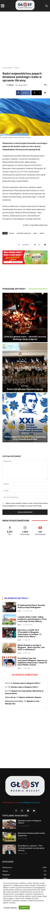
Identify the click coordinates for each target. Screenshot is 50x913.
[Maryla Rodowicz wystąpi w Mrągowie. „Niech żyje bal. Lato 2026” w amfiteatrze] (9, 648)
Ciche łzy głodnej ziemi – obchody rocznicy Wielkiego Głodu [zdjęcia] (25, 337)
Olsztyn (16, 68)
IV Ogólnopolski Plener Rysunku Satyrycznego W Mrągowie (31, 606)
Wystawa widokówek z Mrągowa (30, 697)
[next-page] (7, 446)
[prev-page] (3, 446)
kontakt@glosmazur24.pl (29, 802)
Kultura (24, 386)
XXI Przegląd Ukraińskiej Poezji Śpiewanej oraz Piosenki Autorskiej (25, 438)
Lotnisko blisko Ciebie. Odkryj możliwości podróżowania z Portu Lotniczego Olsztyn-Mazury (32, 619)
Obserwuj (25, 526)
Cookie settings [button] (10, 907)
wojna (35, 233)
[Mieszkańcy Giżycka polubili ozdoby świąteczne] (9, 836)
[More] (45, 92)
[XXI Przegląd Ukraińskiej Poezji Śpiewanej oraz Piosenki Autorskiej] (25, 417)
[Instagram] (22, 810)
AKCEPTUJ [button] (24, 907)
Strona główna (7, 68)
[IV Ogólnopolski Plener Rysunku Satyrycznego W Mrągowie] (9, 607)
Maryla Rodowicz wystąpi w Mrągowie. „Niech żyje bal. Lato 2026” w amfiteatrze (31, 647)
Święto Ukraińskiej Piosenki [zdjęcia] (25, 389)
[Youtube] (34, 810)
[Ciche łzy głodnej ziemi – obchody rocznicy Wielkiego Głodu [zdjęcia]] (25, 317)
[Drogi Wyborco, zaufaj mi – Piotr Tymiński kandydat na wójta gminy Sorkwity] (9, 849)
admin (11, 85)
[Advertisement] (25, 37)
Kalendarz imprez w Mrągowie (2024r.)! (26, 683)
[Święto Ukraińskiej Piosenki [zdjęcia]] (25, 367)
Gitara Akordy (10, 697)
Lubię (10, 526)
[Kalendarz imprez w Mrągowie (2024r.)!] (9, 824)
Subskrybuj (40, 526)
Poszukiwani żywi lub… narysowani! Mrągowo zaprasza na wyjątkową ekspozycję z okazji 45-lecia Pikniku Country (32, 661)
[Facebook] (16, 810)
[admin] (4, 85)
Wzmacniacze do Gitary (14, 701)
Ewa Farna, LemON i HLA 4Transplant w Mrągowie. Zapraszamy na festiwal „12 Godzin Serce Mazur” (29, 633)
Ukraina (11, 233)
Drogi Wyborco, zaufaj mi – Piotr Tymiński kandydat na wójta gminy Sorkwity (31, 848)
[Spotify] (28, 810)
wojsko (42, 233)
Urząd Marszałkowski (24, 233)
